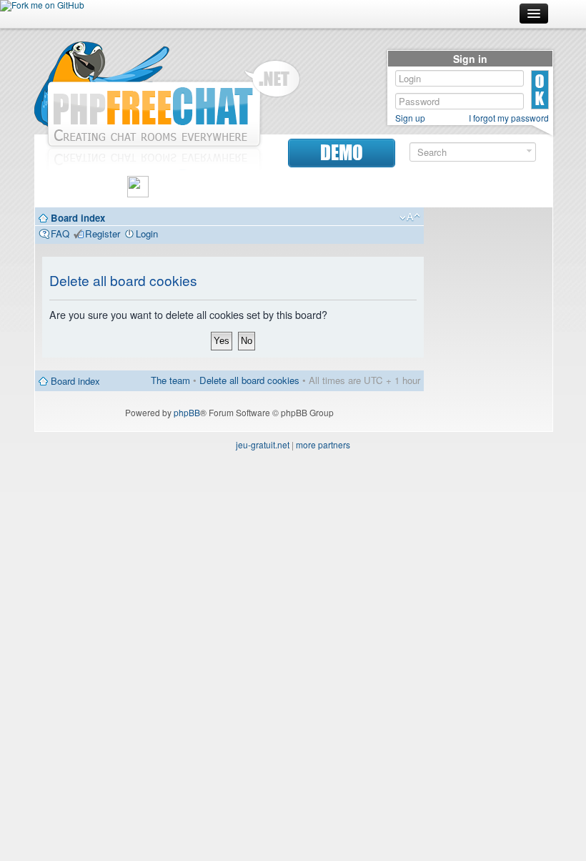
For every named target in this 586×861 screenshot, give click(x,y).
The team (170, 380)
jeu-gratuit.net (262, 444)
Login (147, 233)
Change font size (409, 217)
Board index (78, 218)
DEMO (341, 152)
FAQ (60, 233)
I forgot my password (509, 118)
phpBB (187, 412)
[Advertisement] (488, 429)
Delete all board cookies (249, 380)
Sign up (410, 118)
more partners (323, 444)
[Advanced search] (529, 151)
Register (102, 233)
